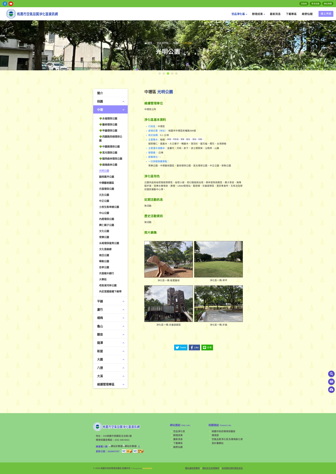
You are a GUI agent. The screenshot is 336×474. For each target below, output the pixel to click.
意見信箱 (315, 3)
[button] (160, 73)
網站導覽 (328, 3)
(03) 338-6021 (122, 440)
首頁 (150, 43)
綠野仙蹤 (178, 447)
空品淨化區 (179, 431)
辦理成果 (178, 435)
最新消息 (178, 439)
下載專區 (178, 443)
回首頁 (304, 3)
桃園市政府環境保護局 (223, 431)
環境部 (215, 435)
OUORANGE (147, 468)
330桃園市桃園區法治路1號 (117, 436)
